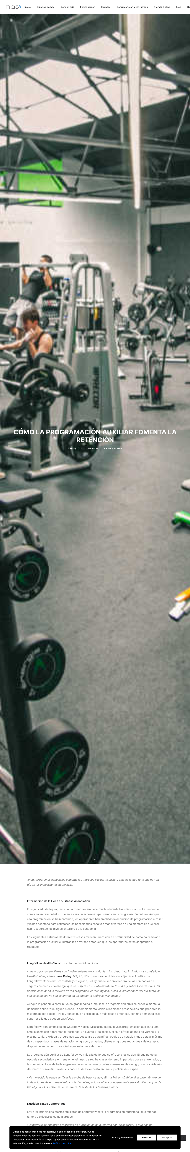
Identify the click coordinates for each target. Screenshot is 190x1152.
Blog (178, 7)
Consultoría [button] (67, 7)
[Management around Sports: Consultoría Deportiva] (14, 7)
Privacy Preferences (122, 1137)
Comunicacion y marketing (132, 7)
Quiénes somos (46, 7)
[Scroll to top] (183, 1137)
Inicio (27, 7)
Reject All (146, 1137)
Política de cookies (63, 1143)
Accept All (167, 1137)
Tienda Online (162, 7)
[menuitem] (28, 7)
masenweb (115, 448)
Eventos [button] (106, 7)
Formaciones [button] (87, 7)
